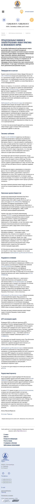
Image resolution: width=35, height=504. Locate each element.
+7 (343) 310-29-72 (23, 24)
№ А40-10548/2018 (10, 137)
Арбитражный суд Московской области (21, 252)
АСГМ (11, 89)
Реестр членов (8, 441)
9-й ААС (16, 89)
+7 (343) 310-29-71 (11, 24)
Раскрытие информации (10, 439)
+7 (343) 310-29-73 (6, 482)
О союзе (6, 434)
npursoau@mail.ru (6, 490)
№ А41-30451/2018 (16, 201)
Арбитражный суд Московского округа (12, 103)
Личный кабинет (29, 11)
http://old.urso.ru (22, 431)
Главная (3, 33)
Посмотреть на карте (7, 495)
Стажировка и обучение (10, 443)
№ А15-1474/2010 (6, 266)
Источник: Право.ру (6, 414)
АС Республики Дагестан (19, 281)
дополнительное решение (26, 390)
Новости (6, 436)
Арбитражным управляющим (15, 33)
